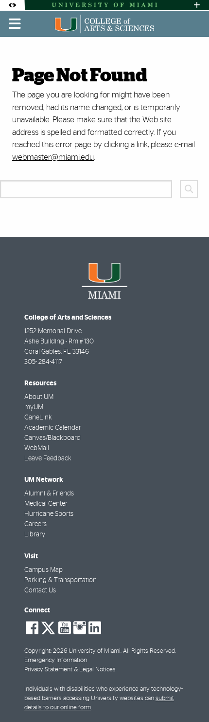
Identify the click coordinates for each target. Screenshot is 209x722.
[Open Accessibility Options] (12, 5)
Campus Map (43, 570)
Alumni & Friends (49, 493)
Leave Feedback (47, 458)
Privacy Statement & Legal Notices (70, 669)
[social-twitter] (48, 627)
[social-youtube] (64, 628)
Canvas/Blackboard (52, 438)
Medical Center (46, 503)
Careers (35, 524)
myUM (33, 407)
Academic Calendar (52, 427)
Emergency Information (55, 660)
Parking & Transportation (60, 580)
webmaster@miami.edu (53, 157)
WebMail (36, 448)
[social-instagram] (79, 628)
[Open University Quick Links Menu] (197, 5)
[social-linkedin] (94, 628)
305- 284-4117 (43, 362)
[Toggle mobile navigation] (15, 24)
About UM (38, 397)
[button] (187, 694)
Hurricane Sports (48, 514)
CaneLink (38, 417)
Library (34, 534)
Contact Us (40, 590)
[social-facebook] (32, 628)
